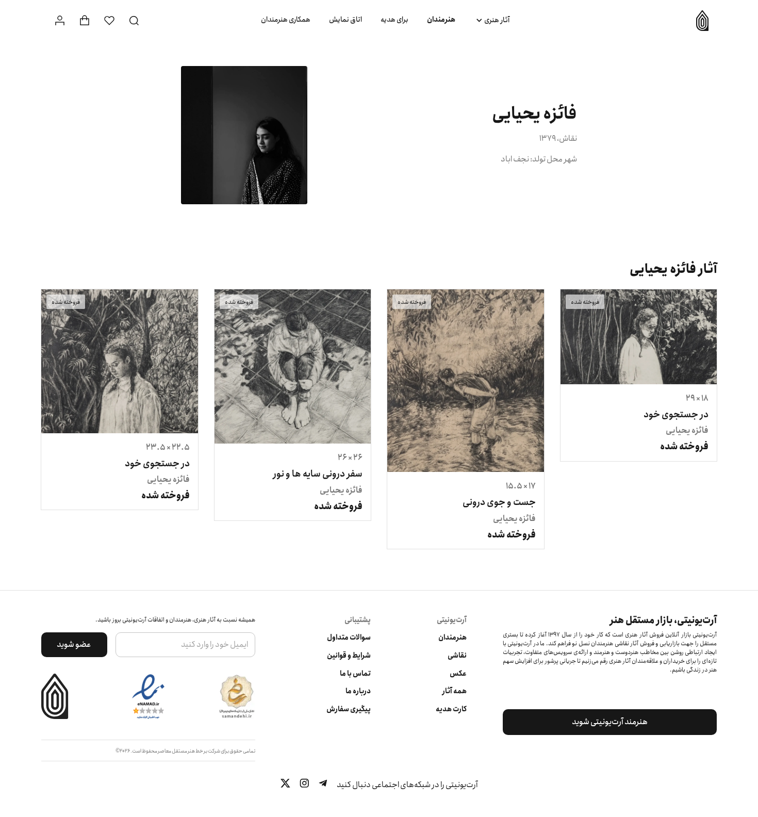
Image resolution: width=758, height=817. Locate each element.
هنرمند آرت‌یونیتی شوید (610, 721)
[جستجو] (134, 20)
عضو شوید (74, 644)
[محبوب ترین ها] (109, 20)
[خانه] (698, 20)
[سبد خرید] (84, 20)
